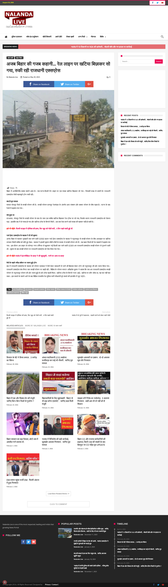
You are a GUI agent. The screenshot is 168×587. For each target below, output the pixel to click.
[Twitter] (157, 3)
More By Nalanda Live (35, 326)
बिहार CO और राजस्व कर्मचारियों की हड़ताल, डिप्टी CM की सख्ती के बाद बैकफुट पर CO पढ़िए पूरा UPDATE (91, 442)
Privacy (48, 585)
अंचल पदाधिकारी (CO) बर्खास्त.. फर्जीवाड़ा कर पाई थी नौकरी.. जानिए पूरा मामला (57, 360)
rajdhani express (13, 293)
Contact (55, 585)
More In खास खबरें (55, 326)
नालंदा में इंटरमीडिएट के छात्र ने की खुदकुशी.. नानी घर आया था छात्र (39, 256)
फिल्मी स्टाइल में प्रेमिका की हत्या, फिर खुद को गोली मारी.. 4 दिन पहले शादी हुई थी (44, 228)
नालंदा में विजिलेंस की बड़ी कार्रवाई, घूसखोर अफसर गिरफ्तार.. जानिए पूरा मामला (56, 442)
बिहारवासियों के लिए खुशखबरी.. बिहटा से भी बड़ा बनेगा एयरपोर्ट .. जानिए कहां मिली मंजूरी (57, 401)
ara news (28, 289)
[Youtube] (162, 3)
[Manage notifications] (5, 582)
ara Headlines (18, 289)
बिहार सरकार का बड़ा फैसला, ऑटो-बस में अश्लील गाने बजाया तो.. (22, 440)
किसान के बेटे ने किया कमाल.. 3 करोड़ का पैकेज (22, 359)
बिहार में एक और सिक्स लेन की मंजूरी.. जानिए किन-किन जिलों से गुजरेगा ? (21, 399)
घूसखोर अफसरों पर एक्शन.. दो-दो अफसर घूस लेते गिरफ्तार (93, 359)
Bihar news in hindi (64, 289)
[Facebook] (152, 3)
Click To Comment (58, 504)
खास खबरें (10, 58)
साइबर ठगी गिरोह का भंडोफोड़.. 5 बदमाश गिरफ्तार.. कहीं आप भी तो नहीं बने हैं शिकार (93, 401)
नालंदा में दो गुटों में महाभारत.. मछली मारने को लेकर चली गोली (91, 313)
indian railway (78, 289)
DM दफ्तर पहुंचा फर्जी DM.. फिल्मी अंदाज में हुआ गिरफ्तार (23, 481)
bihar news (51, 289)
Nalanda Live (13, 77)
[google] (89, 84)
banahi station (39, 289)
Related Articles (15, 326)
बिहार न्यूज (25, 293)
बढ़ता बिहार (19, 58)
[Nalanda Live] (18, 9)
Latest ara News (91, 289)
